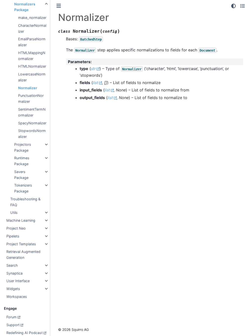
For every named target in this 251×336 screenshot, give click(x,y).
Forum (11, 317)
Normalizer (27, 88)
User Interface (18, 281)
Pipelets (12, 236)
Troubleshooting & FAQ (25, 202)
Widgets (13, 289)
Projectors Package (22, 147)
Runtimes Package (21, 161)
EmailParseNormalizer (32, 42)
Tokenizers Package (23, 188)
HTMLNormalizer (32, 66)
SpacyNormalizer (32, 123)
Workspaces (16, 296)
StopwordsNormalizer (32, 134)
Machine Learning (20, 220)
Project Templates (21, 244)
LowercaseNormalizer (32, 77)
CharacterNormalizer (32, 28)
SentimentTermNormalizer (32, 112)
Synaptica (14, 273)
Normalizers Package (24, 7)
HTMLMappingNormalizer (31, 56)
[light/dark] (233, 6)
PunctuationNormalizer (31, 98)
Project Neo (16, 228)
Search (12, 265)
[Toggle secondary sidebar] (242, 6)
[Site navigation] (58, 6)
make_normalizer (32, 17)
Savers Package (21, 175)
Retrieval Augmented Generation (23, 254)
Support (13, 325)
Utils (14, 212)
